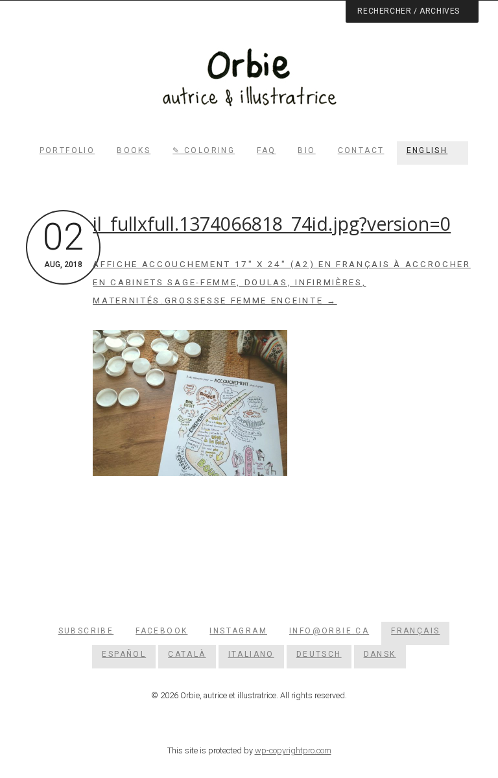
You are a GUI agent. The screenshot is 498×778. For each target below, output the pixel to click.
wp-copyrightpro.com (293, 750)
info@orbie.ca (329, 630)
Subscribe (86, 630)
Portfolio (67, 150)
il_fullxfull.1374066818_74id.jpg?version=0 (272, 223)
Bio (306, 150)
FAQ (266, 150)
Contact (361, 150)
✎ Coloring (203, 150)
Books (133, 150)
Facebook (161, 630)
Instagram (238, 630)
